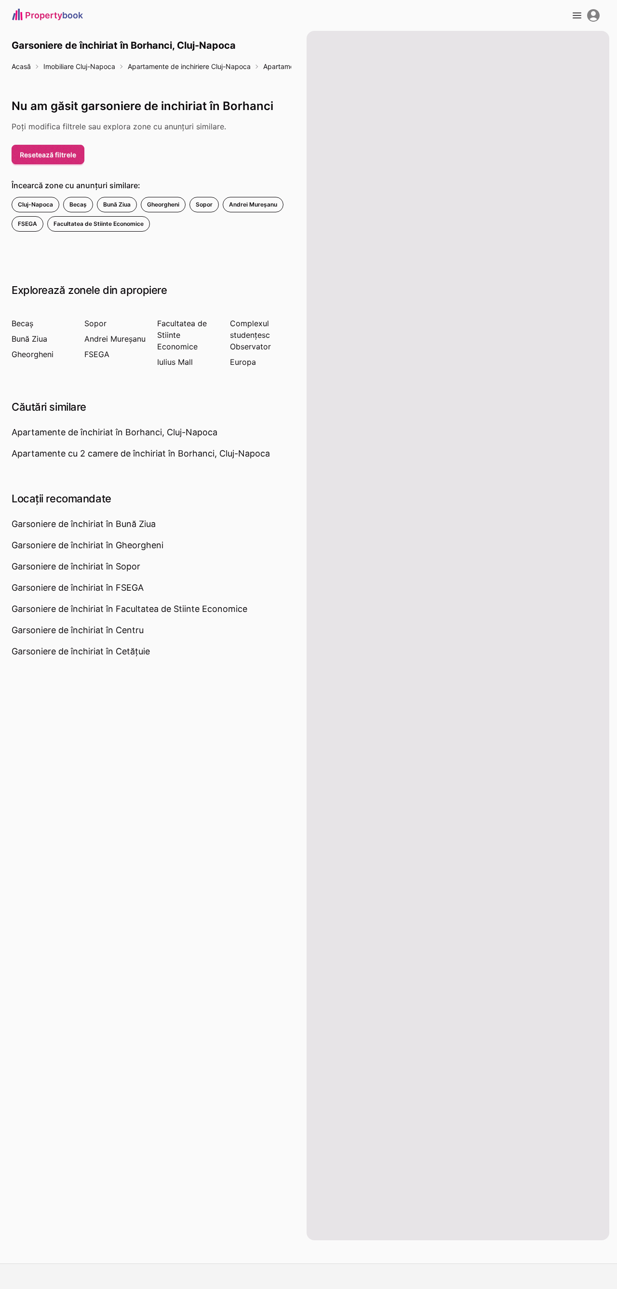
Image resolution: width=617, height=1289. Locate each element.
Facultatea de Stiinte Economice (99, 223)
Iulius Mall (175, 362)
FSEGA (27, 223)
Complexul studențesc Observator (250, 335)
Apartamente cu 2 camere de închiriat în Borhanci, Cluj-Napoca (141, 453)
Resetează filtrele (48, 155)
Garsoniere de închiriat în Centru (78, 630)
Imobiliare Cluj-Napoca (79, 66)
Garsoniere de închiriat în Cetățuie (81, 651)
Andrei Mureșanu (253, 204)
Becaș (78, 204)
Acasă (21, 66)
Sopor (204, 204)
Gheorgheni (163, 204)
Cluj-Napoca (35, 204)
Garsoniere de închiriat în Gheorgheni (87, 545)
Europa (243, 362)
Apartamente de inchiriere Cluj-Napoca (189, 66)
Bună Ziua (117, 204)
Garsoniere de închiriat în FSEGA (78, 587)
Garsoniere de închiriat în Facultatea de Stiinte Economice (129, 609)
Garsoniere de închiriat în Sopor (76, 566)
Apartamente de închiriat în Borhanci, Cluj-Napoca (114, 432)
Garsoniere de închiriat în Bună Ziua (84, 524)
